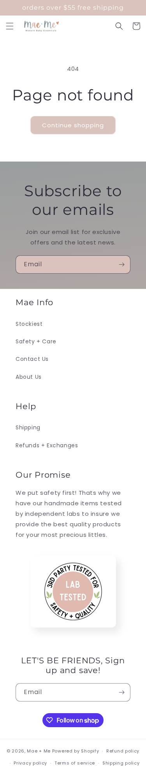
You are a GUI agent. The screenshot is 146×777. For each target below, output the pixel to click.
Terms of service (75, 763)
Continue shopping (73, 125)
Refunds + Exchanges (47, 445)
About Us (29, 377)
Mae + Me (39, 751)
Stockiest (29, 324)
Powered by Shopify (75, 751)
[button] (9, 26)
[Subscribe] (121, 264)
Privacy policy (30, 763)
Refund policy (122, 751)
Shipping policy (121, 763)
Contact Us (32, 359)
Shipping (28, 427)
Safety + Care (36, 341)
